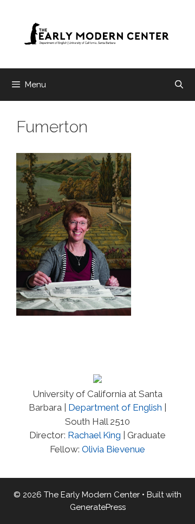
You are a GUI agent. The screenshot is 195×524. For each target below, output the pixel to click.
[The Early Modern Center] (97, 34)
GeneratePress (98, 507)
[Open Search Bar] (179, 84)
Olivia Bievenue (113, 449)
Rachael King (93, 435)
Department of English (115, 407)
